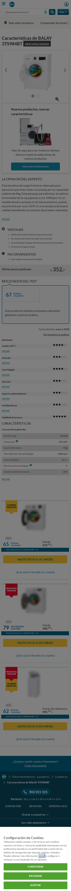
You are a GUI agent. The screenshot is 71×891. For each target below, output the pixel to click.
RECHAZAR (35, 875)
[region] (35, 859)
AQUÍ (42, 855)
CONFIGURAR (35, 866)
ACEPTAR (35, 885)
